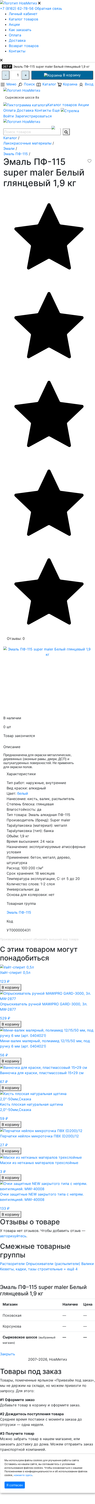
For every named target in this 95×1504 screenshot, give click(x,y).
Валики (87, 1263)
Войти (8, 116)
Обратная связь (48, 8)
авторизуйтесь (13, 1236)
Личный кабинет (23, 14)
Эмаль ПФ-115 (19, 912)
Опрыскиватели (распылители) (53, 1263)
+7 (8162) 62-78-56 (17, 8)
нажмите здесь (23, 1475)
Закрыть (7, 1354)
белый (22, 793)
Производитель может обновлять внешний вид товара (39, 939)
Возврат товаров (24, 45)
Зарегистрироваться (33, 116)
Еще (56, 110)
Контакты (17, 51)
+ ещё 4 (71, 1269)
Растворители (12, 1263)
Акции (14, 24)
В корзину (71, 75)
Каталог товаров (23, 19)
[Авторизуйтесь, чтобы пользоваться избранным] (89, 161)
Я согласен (14, 1485)
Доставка (17, 40)
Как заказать (20, 30)
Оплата (15, 35)
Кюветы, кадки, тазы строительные (31, 1269)
